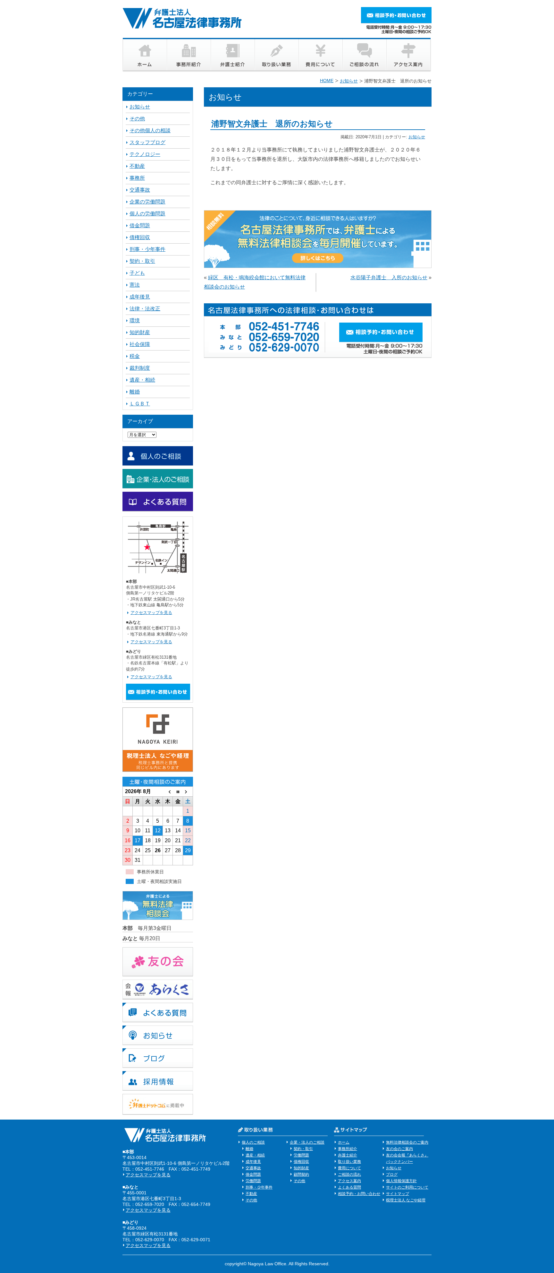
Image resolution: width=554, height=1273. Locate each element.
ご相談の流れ (349, 1174)
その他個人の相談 (150, 130)
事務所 (137, 178)
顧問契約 (301, 1174)
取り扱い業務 (349, 1161)
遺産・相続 (142, 380)
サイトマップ (397, 1193)
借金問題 (140, 225)
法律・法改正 (145, 308)
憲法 (135, 285)
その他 (137, 118)
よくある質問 (349, 1187)
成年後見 (140, 296)
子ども (137, 273)
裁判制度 (140, 368)
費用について (349, 1168)
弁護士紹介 (347, 1155)
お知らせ (416, 136)
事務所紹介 (347, 1149)
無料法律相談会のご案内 (407, 1142)
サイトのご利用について (407, 1187)
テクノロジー (145, 154)
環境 (135, 320)
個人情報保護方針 (401, 1181)
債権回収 (140, 237)
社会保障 (140, 344)
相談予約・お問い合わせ (359, 1193)
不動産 (137, 166)
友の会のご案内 (399, 1149)
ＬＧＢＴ (140, 403)
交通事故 (140, 190)
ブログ (392, 1174)
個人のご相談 (253, 1142)
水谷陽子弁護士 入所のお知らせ (388, 277)
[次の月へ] (188, 792)
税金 (135, 356)
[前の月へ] (168, 792)
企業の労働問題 (147, 201)
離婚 (135, 391)
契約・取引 (142, 261)
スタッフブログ (147, 142)
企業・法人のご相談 (307, 1142)
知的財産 (140, 332)
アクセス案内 (349, 1181)
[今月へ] (178, 792)
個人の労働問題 (147, 213)
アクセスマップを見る (151, 612)
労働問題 (253, 1181)
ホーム (343, 1142)
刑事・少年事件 (147, 249)
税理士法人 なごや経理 (405, 1200)
